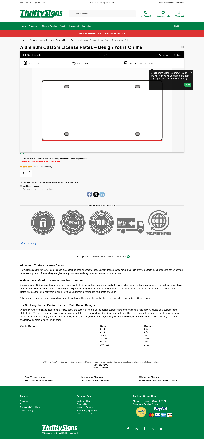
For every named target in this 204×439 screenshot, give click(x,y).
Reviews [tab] (123, 256)
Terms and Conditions (30, 407)
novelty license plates (149, 362)
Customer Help (163, 16)
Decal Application (84, 413)
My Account (146, 16)
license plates (133, 362)
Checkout (179, 16)
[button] (179, 26)
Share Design (30, 243)
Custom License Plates (66, 40)
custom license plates (116, 362)
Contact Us (82, 404)
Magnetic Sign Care (86, 407)
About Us (24, 401)
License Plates (45, 40)
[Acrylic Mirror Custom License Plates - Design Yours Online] (182, 47)
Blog (22, 404)
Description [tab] (81, 256)
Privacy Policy (26, 410)
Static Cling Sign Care (87, 410)
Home (23, 40)
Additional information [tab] (102, 256)
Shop (32, 40)
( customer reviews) (43, 167)
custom (103, 362)
